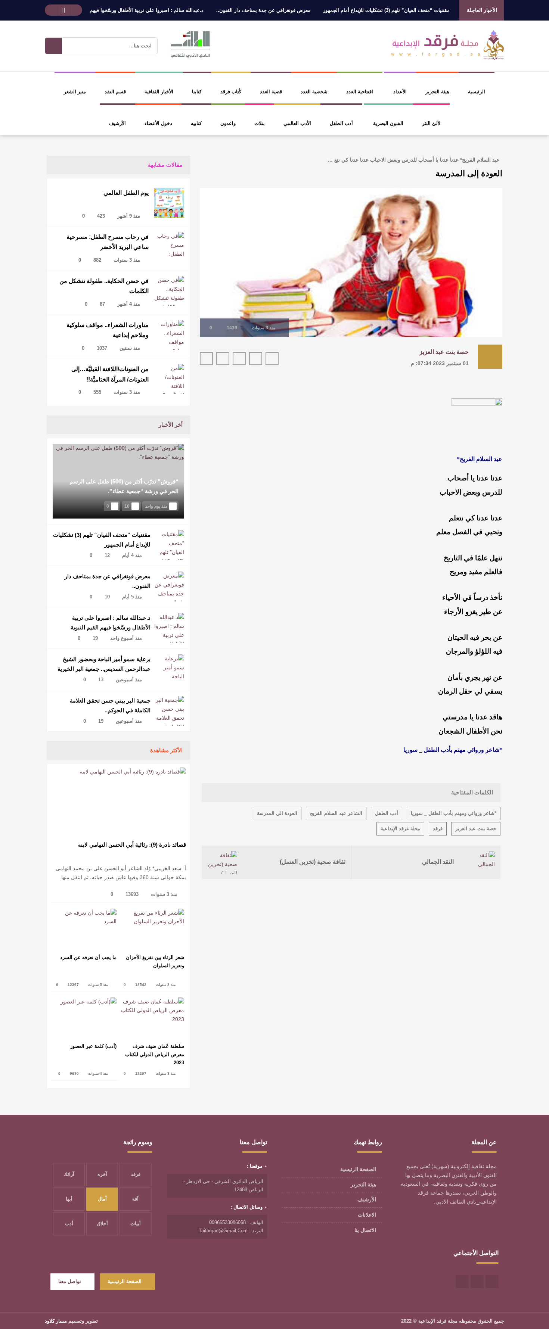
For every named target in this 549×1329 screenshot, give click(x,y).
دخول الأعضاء (158, 123)
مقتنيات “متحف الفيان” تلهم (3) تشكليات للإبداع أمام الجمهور (409, 10)
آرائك (68, 1174)
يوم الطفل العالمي (126, 193)
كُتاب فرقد (230, 91)
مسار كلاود (56, 1321)
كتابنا (197, 91)
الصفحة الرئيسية (358, 1169)
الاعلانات (367, 1215)
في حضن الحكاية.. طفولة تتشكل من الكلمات (104, 286)
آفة (135, 1199)
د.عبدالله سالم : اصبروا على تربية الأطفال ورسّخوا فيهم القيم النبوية (156, 10)
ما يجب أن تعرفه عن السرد (88, 957)
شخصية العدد (314, 91)
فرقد (438, 828)
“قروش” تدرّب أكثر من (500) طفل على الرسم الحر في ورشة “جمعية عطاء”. (124, 486)
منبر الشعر (75, 91)
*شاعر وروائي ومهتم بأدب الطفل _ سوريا (453, 813)
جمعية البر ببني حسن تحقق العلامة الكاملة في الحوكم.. (110, 705)
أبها (69, 1199)
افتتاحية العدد (359, 91)
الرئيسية (476, 91)
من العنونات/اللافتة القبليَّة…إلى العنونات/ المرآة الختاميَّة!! (110, 374)
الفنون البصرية (388, 123)
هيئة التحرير (437, 91)
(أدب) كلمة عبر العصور (93, 1046)
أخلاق (102, 1223)
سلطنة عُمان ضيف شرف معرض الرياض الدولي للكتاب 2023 (154, 1054)
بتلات (259, 123)
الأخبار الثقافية (159, 91)
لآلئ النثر (431, 123)
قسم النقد (115, 91)
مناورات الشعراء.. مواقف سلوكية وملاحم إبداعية (107, 330)
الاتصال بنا (365, 1230)
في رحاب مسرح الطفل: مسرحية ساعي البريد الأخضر (107, 242)
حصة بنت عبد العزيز (444, 352)
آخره (102, 1174)
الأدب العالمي (297, 123)
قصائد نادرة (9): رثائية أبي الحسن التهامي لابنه (132, 844)
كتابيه (196, 123)
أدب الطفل (341, 123)
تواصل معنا (69, 1281)
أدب (69, 1223)
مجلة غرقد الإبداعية (400, 828)
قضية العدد (271, 91)
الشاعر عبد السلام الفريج (336, 813)
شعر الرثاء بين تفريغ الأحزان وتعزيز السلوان (155, 961)
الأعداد (400, 91)
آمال (102, 1199)
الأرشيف (117, 123)
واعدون (228, 123)
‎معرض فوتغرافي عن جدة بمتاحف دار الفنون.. (286, 10)
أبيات (135, 1223)
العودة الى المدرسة (277, 813)
